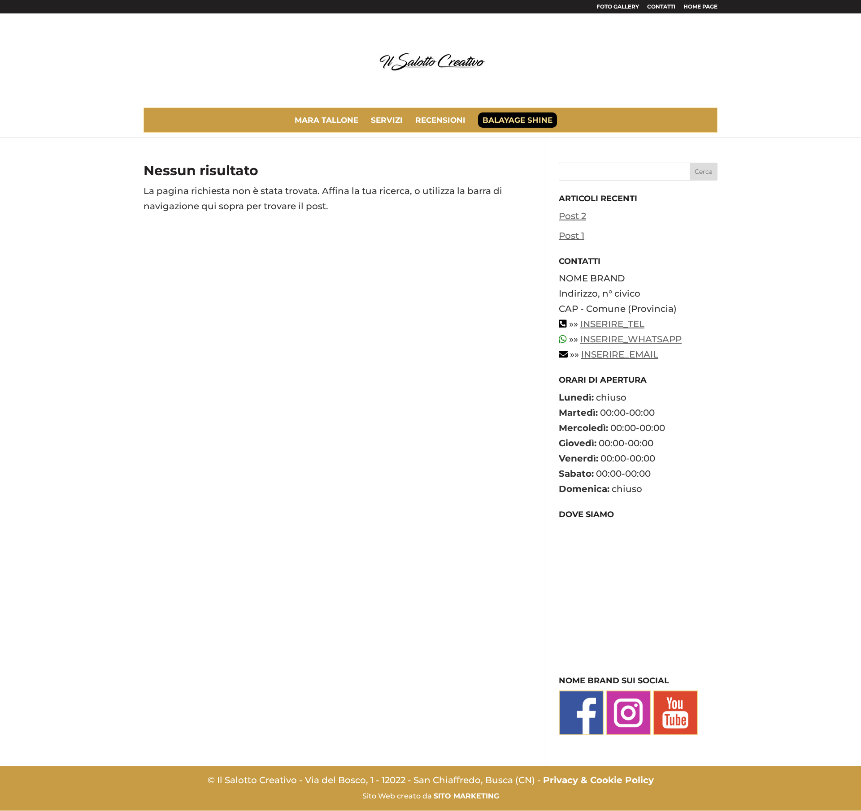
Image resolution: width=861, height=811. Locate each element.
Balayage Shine (517, 120)
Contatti (661, 7)
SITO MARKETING (466, 796)
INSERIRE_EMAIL (619, 354)
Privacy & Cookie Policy (598, 780)
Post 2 (572, 216)
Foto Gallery (617, 7)
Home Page (700, 7)
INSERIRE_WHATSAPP (631, 339)
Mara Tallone (326, 120)
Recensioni (440, 120)
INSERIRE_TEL (612, 324)
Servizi (387, 120)
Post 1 (571, 235)
